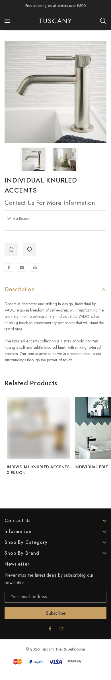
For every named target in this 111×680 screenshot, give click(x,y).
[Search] (103, 20)
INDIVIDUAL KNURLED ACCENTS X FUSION (38, 469)
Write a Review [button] (18, 218)
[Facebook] (9, 267)
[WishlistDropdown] (29, 249)
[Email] (22, 267)
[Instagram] (61, 629)
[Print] (35, 267)
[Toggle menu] (8, 20)
